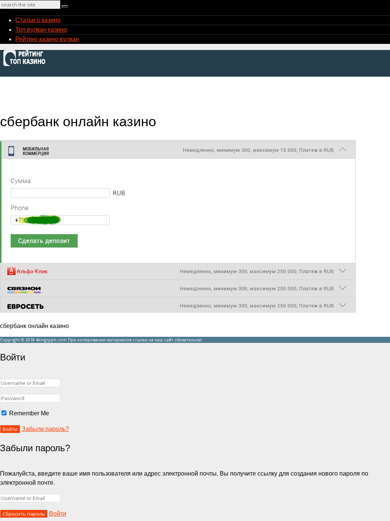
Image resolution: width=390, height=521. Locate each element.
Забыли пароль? (45, 429)
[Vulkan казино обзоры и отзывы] (26, 65)
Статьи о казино (38, 20)
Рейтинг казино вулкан (47, 39)
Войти (57, 513)
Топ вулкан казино (41, 29)
